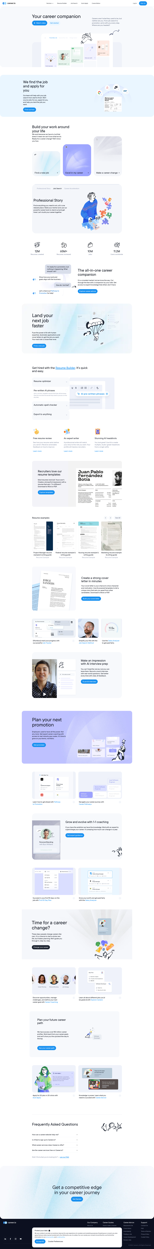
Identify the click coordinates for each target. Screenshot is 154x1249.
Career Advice (96, 3)
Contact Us (144, 1225)
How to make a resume (109, 1225)
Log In (135, 3)
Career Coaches (53, 291)
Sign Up (143, 3)
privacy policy (50, 1237)
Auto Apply (84, 3)
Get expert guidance (75, 835)
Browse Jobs (127, 1240)
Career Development (130, 1237)
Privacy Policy (145, 1234)
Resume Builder (62, 3)
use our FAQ (64, 1157)
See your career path (46, 1048)
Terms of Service (146, 1231)
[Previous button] (106, 518)
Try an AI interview (89, 681)
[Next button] (110, 518)
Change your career (40, 947)
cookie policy (61, 1237)
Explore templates (46, 492)
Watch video (41, 23)
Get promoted (39, 745)
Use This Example (42, 540)
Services (49, 3)
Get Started (77, 1199)
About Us (90, 1225)
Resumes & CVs (128, 1225)
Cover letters (127, 1228)
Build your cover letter (91, 599)
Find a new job (39, 346)
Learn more (37, 451)
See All (117, 518)
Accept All (40, 1241)
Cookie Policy (145, 1237)
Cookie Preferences (55, 1241)
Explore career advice (87, 291)
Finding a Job (128, 1234)
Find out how (29, 109)
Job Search (74, 3)
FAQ (142, 1228)
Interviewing (127, 1231)
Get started (54, 23)
